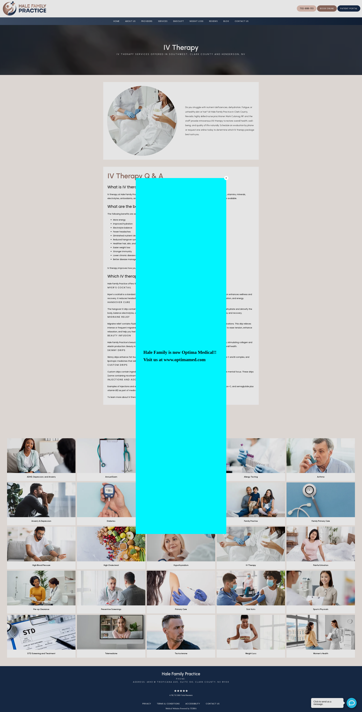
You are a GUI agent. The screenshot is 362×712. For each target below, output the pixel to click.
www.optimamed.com (185, 359)
